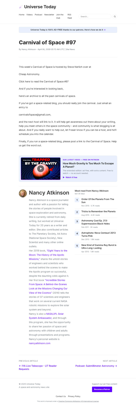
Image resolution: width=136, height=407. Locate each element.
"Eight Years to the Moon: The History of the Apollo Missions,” (48, 254)
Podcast (38, 14)
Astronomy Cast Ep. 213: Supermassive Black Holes (95, 222)
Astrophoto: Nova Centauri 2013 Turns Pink (98, 234)
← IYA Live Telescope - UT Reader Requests (38, 367)
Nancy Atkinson (29, 49)
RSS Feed (70, 16)
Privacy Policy (74, 396)
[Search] (114, 16)
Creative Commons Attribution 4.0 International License (78, 401)
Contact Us (61, 396)
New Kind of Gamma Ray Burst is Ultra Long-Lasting (98, 246)
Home (21, 14)
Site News (70, 49)
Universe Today (40, 6)
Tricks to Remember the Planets (98, 211)
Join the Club (59, 16)
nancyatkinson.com (39, 343)
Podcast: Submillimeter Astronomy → (96, 365)
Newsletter (49, 14)
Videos (29, 14)
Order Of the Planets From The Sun (97, 201)
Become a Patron (102, 389)
